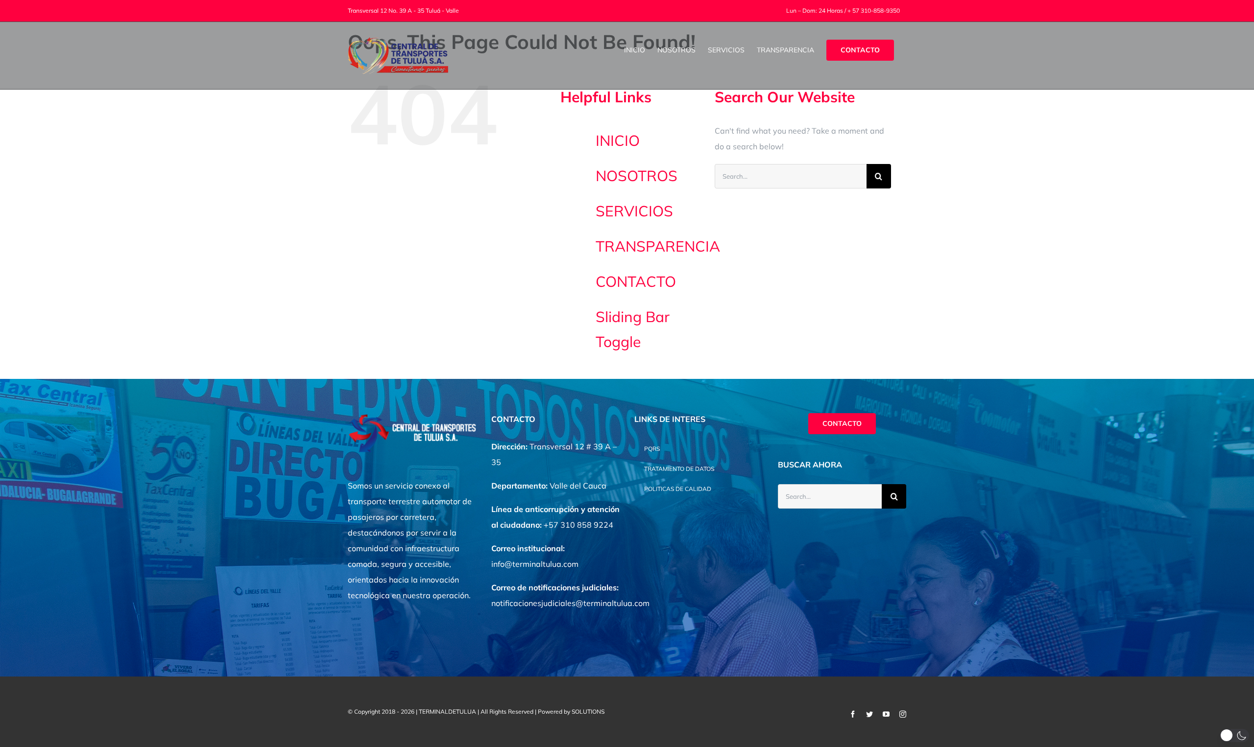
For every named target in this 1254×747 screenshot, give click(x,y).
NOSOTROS (636, 175)
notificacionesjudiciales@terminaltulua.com (570, 603)
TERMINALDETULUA (447, 711)
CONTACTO (636, 281)
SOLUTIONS (588, 711)
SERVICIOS (634, 211)
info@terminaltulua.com (535, 564)
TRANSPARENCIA (658, 246)
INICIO (618, 140)
